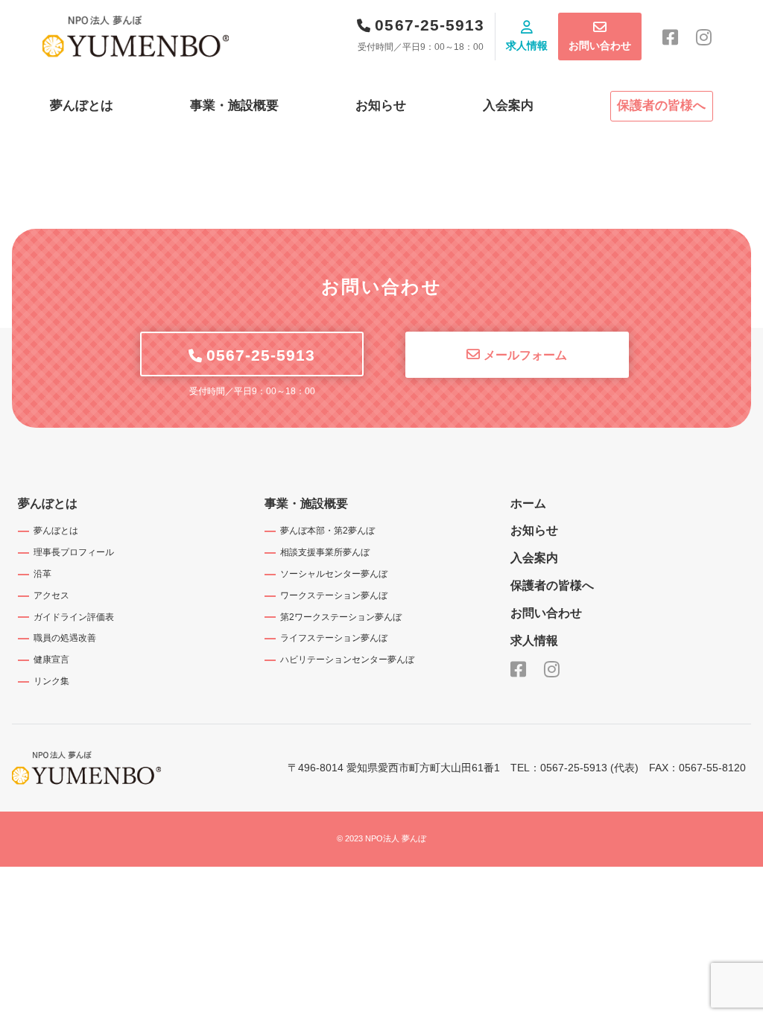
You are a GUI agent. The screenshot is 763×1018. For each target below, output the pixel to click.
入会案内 (508, 105)
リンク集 (51, 681)
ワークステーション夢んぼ (333, 595)
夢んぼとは (81, 105)
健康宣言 (51, 659)
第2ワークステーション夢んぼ (341, 617)
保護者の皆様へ (661, 105)
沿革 (42, 574)
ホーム (528, 503)
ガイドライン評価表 (74, 617)
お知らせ (380, 105)
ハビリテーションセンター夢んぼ (347, 659)
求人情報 (527, 45)
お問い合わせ (600, 45)
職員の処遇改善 (65, 638)
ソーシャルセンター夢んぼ (333, 574)
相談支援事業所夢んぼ (325, 552)
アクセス (51, 595)
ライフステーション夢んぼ (333, 638)
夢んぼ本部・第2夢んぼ (327, 530)
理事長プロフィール (74, 552)
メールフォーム (525, 355)
